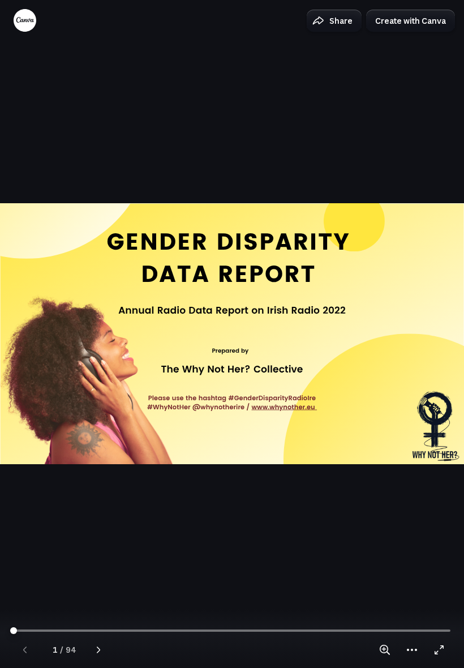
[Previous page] (25, 650)
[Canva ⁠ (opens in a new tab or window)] (25, 20)
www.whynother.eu (283, 407)
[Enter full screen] (439, 650)
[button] (334, 21)
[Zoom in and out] (384, 650)
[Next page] (98, 650)
